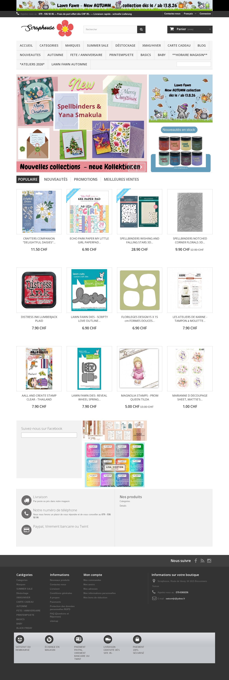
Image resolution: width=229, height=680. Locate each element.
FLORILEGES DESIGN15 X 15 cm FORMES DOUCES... (139, 319)
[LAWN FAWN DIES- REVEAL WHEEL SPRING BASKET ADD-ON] (89, 369)
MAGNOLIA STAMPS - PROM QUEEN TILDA (139, 397)
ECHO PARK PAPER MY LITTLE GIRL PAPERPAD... (89, 240)
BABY (161, 55)
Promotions (85, 179)
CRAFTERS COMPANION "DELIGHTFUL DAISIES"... (39, 240)
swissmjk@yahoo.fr (175, 598)
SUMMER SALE (97, 45)
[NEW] (181, 98)
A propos (55, 597)
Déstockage (125, 45)
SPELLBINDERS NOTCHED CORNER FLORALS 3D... (190, 240)
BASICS (145, 55)
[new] (181, 148)
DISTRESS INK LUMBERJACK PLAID (39, 319)
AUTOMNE (55, 55)
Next (141, 167)
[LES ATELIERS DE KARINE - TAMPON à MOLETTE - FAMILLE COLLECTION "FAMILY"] (190, 290)
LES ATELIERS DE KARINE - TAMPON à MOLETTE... (190, 319)
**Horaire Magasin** (189, 55)
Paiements (55, 602)
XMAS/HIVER (151, 45)
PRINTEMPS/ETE (121, 55)
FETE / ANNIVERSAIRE (86, 55)
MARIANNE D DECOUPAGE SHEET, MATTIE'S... (190, 397)
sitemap (54, 621)
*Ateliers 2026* (32, 64)
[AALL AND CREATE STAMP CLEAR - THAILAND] (39, 369)
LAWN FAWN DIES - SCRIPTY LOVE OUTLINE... (89, 319)
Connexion (205, 13)
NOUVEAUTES (30, 55)
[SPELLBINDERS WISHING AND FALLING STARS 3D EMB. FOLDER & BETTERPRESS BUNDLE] (140, 212)
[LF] (114, 5)
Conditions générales (61, 593)
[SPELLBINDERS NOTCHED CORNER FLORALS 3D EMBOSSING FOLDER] (190, 212)
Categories (49, 45)
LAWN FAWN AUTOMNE (69, 64)
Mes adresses (90, 589)
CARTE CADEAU (179, 45)
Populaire (28, 179)
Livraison (55, 589)
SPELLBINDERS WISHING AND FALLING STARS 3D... (139, 240)
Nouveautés (55, 179)
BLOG (201, 45)
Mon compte (92, 575)
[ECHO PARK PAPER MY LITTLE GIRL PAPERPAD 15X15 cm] (89, 212)
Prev (132, 167)
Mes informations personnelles (99, 593)
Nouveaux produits (60, 580)
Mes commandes (92, 580)
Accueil (26, 45)
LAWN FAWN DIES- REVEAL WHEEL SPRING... (89, 397)
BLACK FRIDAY (24, 628)
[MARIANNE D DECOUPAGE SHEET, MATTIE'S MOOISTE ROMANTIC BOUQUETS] (190, 369)
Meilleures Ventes (121, 179)
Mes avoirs (89, 584)
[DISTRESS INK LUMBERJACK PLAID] (39, 290)
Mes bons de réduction (95, 597)
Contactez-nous (172, 13)
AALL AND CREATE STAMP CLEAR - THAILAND (39, 397)
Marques (72, 45)
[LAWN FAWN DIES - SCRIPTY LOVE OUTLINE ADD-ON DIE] (89, 290)
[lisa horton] (115, 464)
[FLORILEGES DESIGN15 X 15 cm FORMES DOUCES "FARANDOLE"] (140, 290)
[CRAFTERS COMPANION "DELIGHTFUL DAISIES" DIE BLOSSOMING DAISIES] (39, 212)
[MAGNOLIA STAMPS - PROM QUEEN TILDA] (140, 369)
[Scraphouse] (47, 28)
